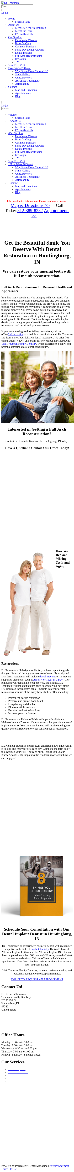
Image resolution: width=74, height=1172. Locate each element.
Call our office (15, 334)
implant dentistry (40, 949)
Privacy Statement (59, 1165)
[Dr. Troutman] (10, 2)
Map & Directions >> (30, 205)
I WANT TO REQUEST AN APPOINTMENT (37, 979)
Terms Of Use (9, 1169)
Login (4, 12)
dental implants (47, 676)
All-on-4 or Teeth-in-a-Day (47, 679)
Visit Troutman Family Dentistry (18, 343)
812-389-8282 (30, 210)
